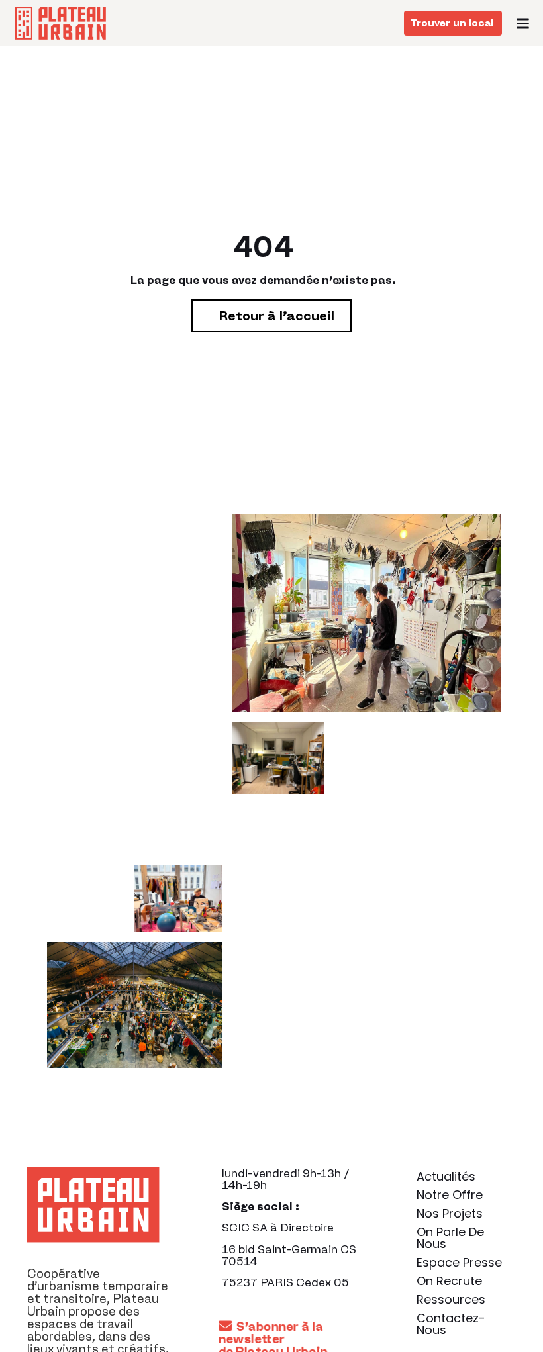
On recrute (449, 1281)
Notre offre (450, 1194)
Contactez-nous (451, 1324)
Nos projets (450, 1213)
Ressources (451, 1299)
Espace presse (459, 1262)
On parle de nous (450, 1238)
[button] (523, 23)
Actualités (446, 1176)
